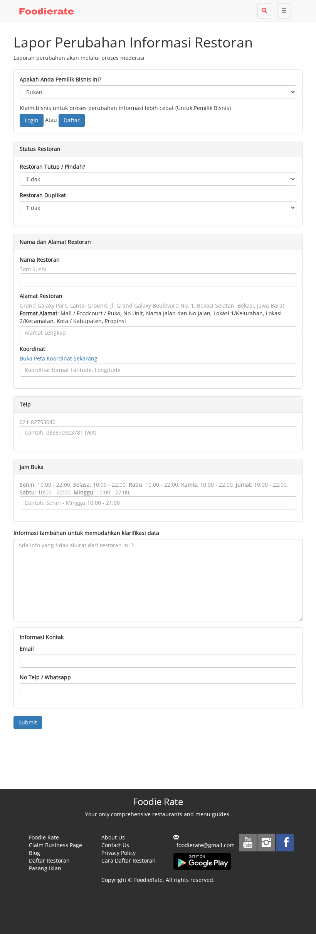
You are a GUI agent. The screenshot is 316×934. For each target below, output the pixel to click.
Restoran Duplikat (43, 195)
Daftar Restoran (49, 860)
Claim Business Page (55, 845)
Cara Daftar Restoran (128, 860)
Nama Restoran (40, 259)
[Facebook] (285, 842)
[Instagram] (266, 842)
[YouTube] (248, 842)
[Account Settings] (284, 11)
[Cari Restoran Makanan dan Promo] (264, 11)
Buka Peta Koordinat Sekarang (58, 358)
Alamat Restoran (41, 295)
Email (27, 648)
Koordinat (32, 348)
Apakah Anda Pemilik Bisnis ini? (60, 79)
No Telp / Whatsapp (45, 677)
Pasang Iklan (45, 868)
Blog (34, 852)
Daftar (72, 120)
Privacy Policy (118, 852)
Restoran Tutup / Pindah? (52, 166)
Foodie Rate (44, 837)
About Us (113, 837)
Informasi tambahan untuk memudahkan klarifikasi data (86, 532)
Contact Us (115, 845)
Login (32, 120)
